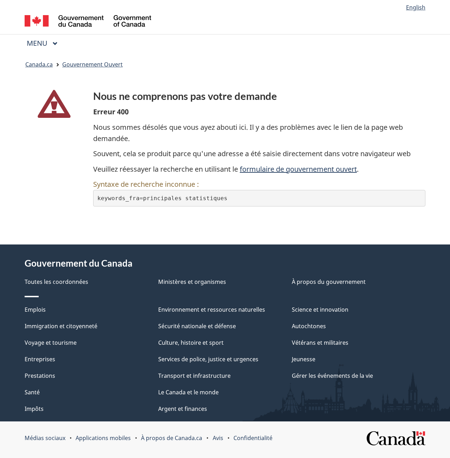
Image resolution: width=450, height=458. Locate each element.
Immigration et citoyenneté (61, 326)
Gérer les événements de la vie (332, 376)
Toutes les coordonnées (56, 282)
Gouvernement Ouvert (92, 64)
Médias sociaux (45, 438)
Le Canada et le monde (188, 392)
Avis (218, 438)
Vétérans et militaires (320, 342)
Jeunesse (303, 359)
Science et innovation (320, 309)
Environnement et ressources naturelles (211, 309)
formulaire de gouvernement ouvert (298, 169)
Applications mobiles (103, 438)
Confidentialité (252, 438)
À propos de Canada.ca (171, 438)
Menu (45, 43)
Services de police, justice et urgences (208, 359)
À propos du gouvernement (329, 282)
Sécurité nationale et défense (197, 326)
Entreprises (40, 359)
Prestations (40, 376)
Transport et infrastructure (194, 376)
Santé (32, 392)
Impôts (34, 409)
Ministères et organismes (192, 282)
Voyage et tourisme (51, 342)
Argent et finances (182, 409)
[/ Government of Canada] (88, 22)
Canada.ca (39, 64)
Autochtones (309, 326)
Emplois (35, 309)
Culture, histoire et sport (191, 342)
